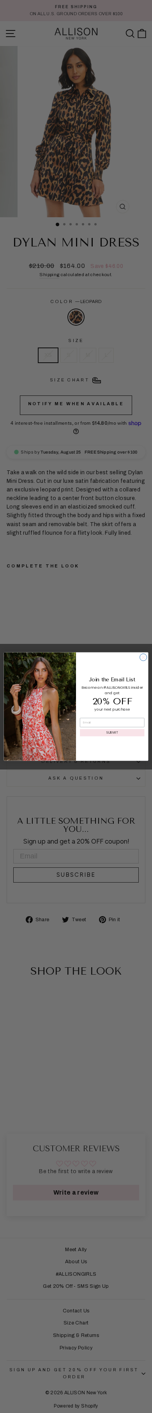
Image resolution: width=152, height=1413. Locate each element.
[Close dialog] (143, 657)
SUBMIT (112, 732)
